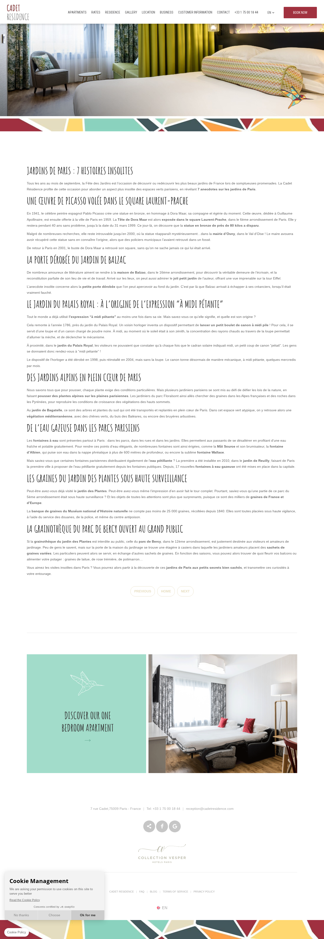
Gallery (131, 12)
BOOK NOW (300, 12)
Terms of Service (175, 891)
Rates (95, 12)
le (73, 345)
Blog (153, 891)
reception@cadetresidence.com (210, 809)
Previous (142, 591)
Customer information (195, 12)
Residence (112, 12)
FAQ (141, 891)
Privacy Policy (204, 891)
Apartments (77, 12)
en (269, 12)
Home (166, 591)
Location (148, 12)
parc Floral (164, 396)
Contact (223, 12)
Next (185, 591)
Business (166, 12)
